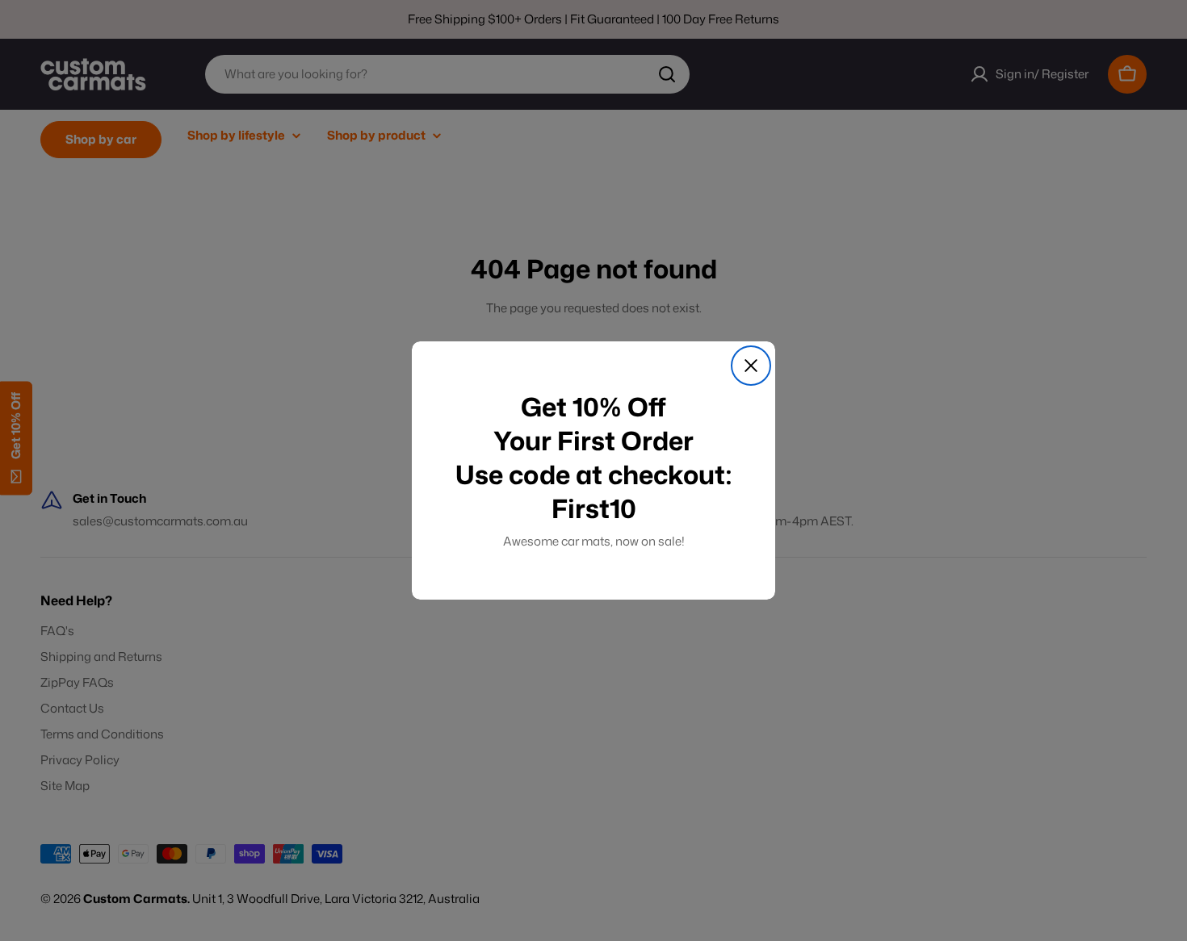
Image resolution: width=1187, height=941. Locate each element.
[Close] (751, 365)
